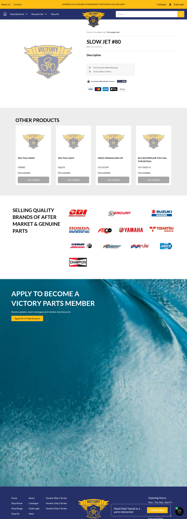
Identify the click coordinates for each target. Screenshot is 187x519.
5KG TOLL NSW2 (26, 158)
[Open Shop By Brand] (26, 14)
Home (89, 32)
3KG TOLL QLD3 (66, 158)
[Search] (180, 14)
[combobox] (146, 14)
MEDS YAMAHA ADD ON (110, 158)
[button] (179, 511)
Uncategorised (99, 32)
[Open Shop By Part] (46, 14)
